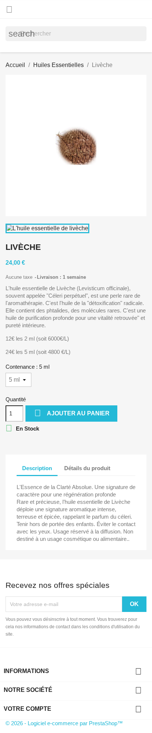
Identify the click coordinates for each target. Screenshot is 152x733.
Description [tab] (37, 468)
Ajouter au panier (72, 413)
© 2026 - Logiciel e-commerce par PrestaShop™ (64, 723)
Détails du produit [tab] (87, 468)
